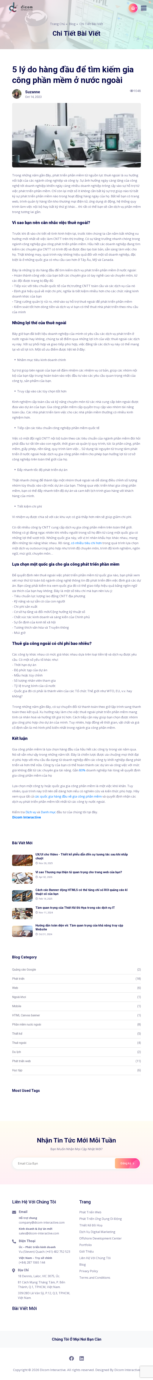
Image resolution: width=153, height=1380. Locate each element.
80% (82, 770)
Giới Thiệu (86, 1251)
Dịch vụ (31, 812)
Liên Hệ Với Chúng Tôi (95, 1258)
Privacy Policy (88, 1271)
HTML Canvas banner (76, 1015)
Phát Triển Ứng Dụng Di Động (100, 1219)
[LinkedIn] (81, 1358)
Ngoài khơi (76, 997)
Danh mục (48, 812)
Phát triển (76, 978)
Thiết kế (76, 1033)
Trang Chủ (57, 23)
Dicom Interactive (127, 1370)
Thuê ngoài (76, 1043)
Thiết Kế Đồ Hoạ (90, 1225)
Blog (72, 23)
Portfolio (85, 1245)
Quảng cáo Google (76, 969)
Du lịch (76, 1052)
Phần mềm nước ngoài (76, 1024)
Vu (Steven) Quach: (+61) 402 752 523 (44, 1252)
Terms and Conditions (94, 1278)
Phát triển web (76, 1061)
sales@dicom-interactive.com (39, 1233)
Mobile (76, 1006)
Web (76, 988)
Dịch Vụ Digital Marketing (97, 1232)
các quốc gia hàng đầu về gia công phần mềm (68, 796)
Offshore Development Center (100, 1238)
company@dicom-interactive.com (42, 1222)
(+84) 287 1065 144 (32, 1262)
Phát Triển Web (90, 1212)
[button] (143, 8)
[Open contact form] (133, 8)
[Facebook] (71, 1358)
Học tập (76, 1070)
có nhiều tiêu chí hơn (86, 543)
